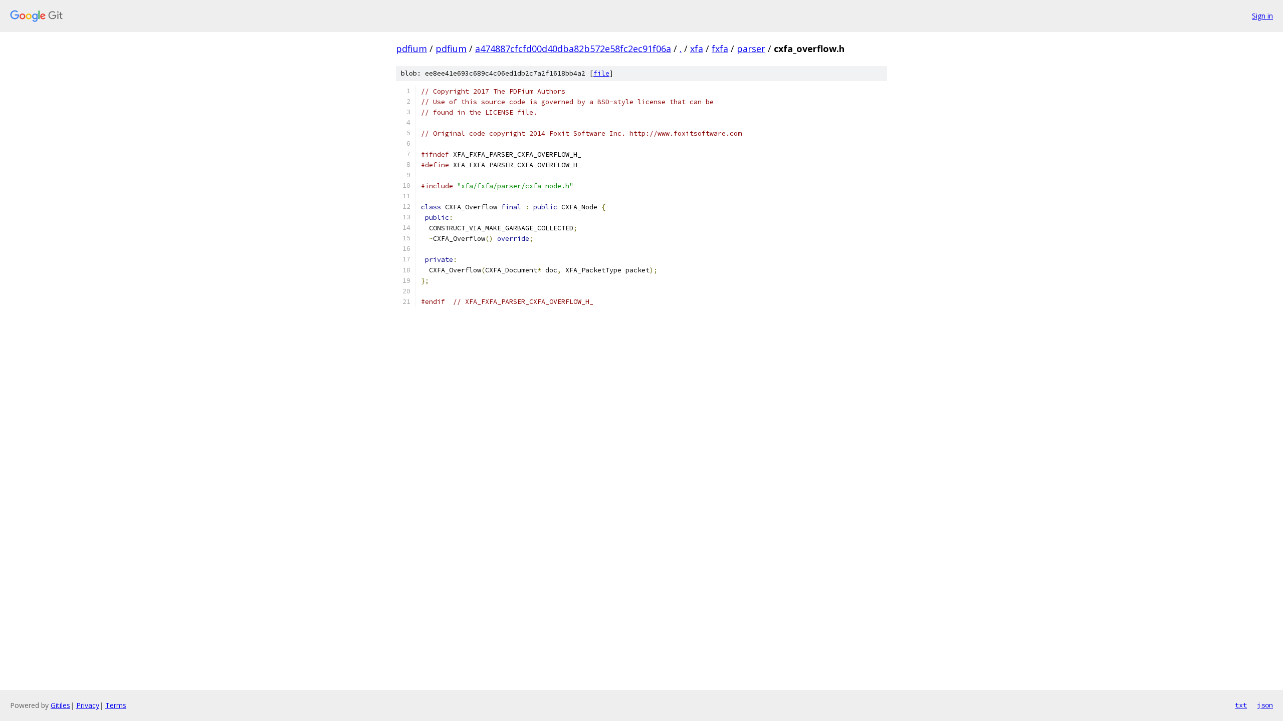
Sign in (1262, 16)
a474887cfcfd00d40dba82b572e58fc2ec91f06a (573, 49)
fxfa (720, 49)
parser (751, 49)
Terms (115, 705)
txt (1241, 704)
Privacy (87, 705)
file (601, 73)
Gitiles (60, 705)
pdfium (411, 49)
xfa (696, 49)
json (1265, 704)
